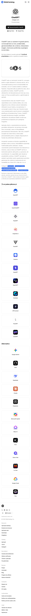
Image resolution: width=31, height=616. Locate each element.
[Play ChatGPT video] (15, 68)
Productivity (10, 166)
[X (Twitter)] (2, 510)
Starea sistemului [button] (6, 577)
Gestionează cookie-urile (7, 516)
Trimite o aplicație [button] (6, 558)
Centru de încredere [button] (7, 596)
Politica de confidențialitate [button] (8, 598)
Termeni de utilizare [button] (7, 607)
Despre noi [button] (4, 584)
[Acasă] (7, 2)
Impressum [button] (4, 612)
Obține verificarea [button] (6, 556)
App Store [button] (11, 30)
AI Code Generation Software (8, 168)
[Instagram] (9, 510)
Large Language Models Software (9, 170)
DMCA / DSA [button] (5, 610)
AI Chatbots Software (23, 170)
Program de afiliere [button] (6, 575)
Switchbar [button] (4, 532)
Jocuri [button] (3, 544)
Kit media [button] (4, 589)
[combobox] (9, 513)
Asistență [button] (4, 570)
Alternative (6, 344)
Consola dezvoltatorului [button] (7, 553)
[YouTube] (7, 510)
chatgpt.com (15, 20)
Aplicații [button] (4, 542)
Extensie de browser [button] (7, 528)
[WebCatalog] (3, 506)
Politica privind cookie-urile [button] (8, 600)
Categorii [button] (4, 546)
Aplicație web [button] (5, 530)
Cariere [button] (3, 586)
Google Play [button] (21, 30)
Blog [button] (3, 572)
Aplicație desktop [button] (6, 525)
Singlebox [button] (4, 535)
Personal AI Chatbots (19, 166)
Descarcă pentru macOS (16, 27)
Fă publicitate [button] (5, 561)
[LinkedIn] (4, 510)
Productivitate (15, 22)
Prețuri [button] (3, 567)
